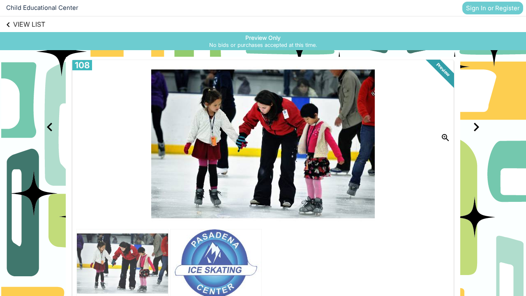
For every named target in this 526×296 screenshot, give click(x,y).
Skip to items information (302, 35)
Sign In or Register (492, 8)
